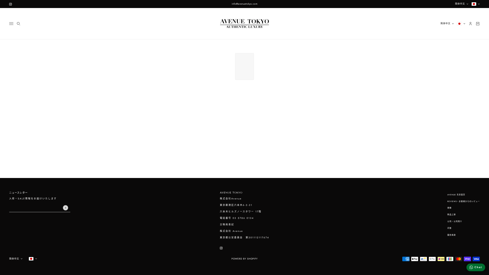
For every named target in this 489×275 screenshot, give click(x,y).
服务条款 (451, 235)
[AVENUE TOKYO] (244, 23)
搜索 (449, 207)
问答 (449, 228)
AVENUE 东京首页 (456, 194)
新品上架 (451, 214)
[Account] (470, 24)
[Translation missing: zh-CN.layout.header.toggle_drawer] (11, 23)
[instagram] (10, 4)
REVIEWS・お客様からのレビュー (463, 201)
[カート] (478, 24)
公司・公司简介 (454, 221)
